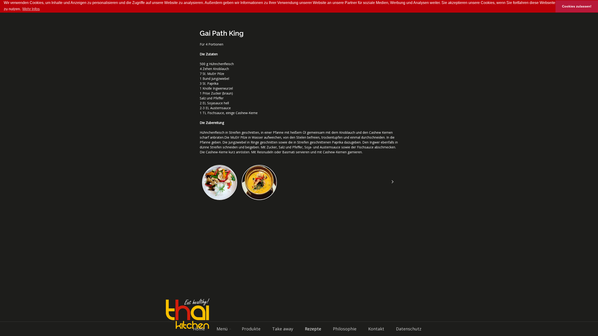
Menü (222, 329)
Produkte (251, 329)
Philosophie (344, 329)
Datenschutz (408, 329)
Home (199, 329)
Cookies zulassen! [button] (576, 6)
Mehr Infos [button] (31, 9)
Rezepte (313, 329)
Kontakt (376, 329)
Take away (282, 329)
